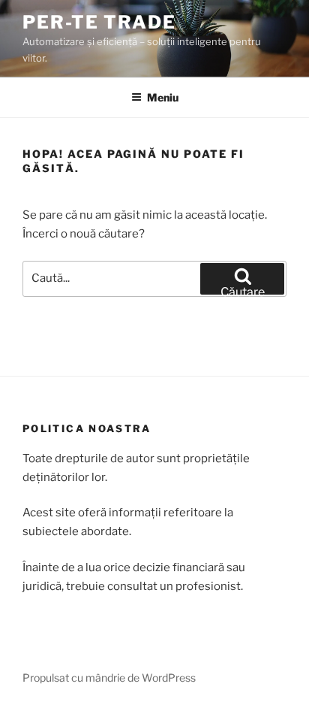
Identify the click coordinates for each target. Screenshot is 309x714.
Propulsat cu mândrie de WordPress (109, 677)
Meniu (162, 97)
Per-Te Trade (99, 22)
